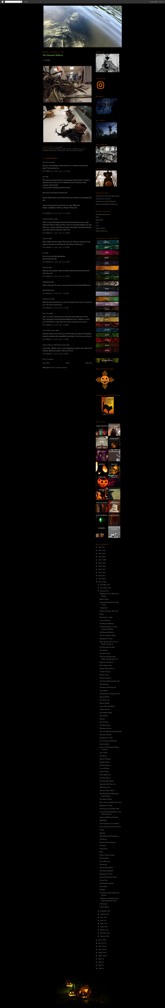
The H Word (104, 650)
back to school (55, 149)
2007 (100, 959)
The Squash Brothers (106, 871)
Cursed (102, 830)
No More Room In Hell (107, 647)
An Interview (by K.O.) (103, 199)
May (102, 923)
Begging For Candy (106, 638)
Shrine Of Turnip (105, 759)
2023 (100, 557)
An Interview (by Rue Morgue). (106, 201)
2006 (100, 962)
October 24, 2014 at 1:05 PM (56, 293)
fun (83, 149)
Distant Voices (104, 675)
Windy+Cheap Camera (107, 855)
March (102, 930)
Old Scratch (103, 904)
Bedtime (102, 889)
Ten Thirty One (105, 700)
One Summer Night (106, 712)
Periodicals (103, 864)
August (102, 914)
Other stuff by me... (102, 231)
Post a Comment (48, 359)
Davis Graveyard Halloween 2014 (111, 802)
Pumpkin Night (105, 762)
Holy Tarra (46, 313)
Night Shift (99, 220)
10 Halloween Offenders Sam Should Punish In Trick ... (109, 899)
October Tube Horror (106, 867)
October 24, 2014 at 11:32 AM (56, 171)
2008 (100, 956)
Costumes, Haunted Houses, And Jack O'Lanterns (110, 813)
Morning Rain (104, 858)
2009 (100, 952)
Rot (44, 176)
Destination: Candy (106, 617)
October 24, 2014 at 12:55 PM (56, 262)
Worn (101, 852)
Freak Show (103, 886)
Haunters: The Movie (107, 662)
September (104, 911)
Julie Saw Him (104, 744)
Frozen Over (104, 880)
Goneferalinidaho (48, 219)
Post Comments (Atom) (59, 367)
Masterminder (104, 684)
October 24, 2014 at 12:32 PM (56, 233)
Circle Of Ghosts (105, 620)
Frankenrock (47, 299)
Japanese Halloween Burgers (109, 817)
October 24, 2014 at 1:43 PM (56, 325)
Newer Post (46, 363)
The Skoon (103, 839)
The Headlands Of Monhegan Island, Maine (109, 794)
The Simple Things (106, 799)
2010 (100, 949)
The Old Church (105, 653)
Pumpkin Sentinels (50, 150)
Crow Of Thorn (104, 768)
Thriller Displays (105, 765)
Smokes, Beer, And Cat (107, 668)
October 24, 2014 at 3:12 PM (56, 339)
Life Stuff (103, 845)
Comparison (104, 608)
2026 (100, 547)
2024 (100, 553)
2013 (100, 940)
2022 (100, 560)
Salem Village (104, 771)
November (103, 588)
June (102, 920)
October (103, 591)
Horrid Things (104, 599)
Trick (97, 217)
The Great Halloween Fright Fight (111, 731)
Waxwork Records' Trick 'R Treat (110, 826)
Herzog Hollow (105, 697)
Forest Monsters (105, 861)
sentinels (61, 150)
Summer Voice (100, 228)
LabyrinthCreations (49, 330)
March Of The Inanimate (108, 842)
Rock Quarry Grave (106, 665)
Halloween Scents (105, 728)
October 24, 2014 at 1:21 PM (56, 308)
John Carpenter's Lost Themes (109, 823)
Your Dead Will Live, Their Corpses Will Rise (108, 628)
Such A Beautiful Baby (107, 706)
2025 (100, 550)
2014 (100, 582)
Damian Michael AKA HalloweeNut (54, 345)
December (103, 585)
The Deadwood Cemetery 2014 (110, 694)
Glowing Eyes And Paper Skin (109, 808)
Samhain (45, 238)
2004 (100, 968)
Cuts (97, 225)
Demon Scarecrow (105, 678)
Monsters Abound (105, 734)
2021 (100, 563)
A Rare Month (104, 907)
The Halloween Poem (103, 214)
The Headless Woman (107, 883)
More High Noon (105, 775)
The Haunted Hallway (53, 55)
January (103, 936)
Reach (102, 614)
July (101, 917)
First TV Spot (104, 722)
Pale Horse (103, 756)
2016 (100, 575)
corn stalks (66, 149)
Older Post (88, 363)
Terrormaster (47, 162)
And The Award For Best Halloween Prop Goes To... (109, 657)
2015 (100, 579)
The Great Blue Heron (107, 781)
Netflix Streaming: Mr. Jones (109, 611)
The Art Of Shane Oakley (108, 635)
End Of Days (104, 716)
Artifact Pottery (105, 709)
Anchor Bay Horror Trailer (108, 877)
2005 (100, 965)
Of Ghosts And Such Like (108, 687)
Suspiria (102, 719)
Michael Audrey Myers (107, 790)
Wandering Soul (105, 787)
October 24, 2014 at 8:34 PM (56, 354)
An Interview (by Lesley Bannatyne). (108, 196)
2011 (100, 946)
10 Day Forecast (105, 671)
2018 (100, 569)
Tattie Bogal (104, 690)
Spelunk (102, 833)
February (103, 933)
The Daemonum (105, 725)
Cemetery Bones (105, 778)
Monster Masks (105, 703)
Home (68, 363)
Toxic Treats (104, 752)
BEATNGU (103, 820)
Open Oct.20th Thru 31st (108, 784)
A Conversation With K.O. (108, 741)
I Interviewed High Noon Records (107, 204)
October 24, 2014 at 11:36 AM (56, 213)
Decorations (104, 849)
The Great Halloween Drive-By (110, 681)
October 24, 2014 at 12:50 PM (56, 247)
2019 (100, 566)
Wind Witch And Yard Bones (109, 836)
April (102, 927)
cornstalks (77, 149)
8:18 (97, 223)
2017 (100, 572)
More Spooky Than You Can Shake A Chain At (109, 643)
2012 (100, 943)
